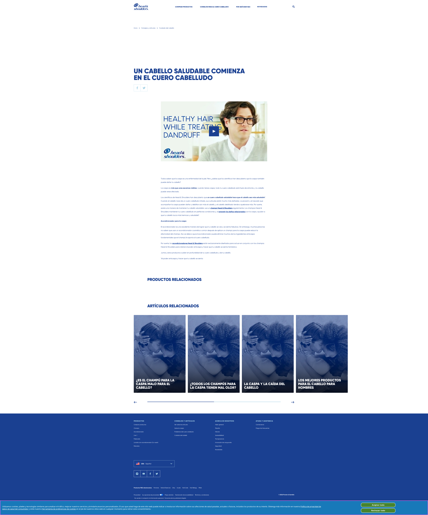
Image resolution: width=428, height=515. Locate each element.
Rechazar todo (378, 510)
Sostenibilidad (219, 435)
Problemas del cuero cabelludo (184, 432)
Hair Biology (193, 488)
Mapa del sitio (169, 495)
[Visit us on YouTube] (143, 473)
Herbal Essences (166, 488)
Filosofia (217, 428)
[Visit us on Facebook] (150, 473)
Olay (173, 488)
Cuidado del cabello (166, 28)
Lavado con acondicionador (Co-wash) (146, 442)
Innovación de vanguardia (223, 442)
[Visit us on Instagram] (137, 473)
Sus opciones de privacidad (150, 495)
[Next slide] (292, 402)
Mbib (200, 488)
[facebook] (137, 88)
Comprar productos (140, 424)
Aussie (179, 488)
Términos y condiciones (202, 495)
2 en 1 (135, 435)
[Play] (214, 131)
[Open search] (293, 7)
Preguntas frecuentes (262, 428)
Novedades (218, 449)
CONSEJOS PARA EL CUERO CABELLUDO (214, 7)
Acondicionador (139, 432)
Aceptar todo (378, 505)
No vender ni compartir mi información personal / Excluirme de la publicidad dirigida (160, 498)
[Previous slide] (135, 402)
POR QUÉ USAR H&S (243, 7)
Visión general (219, 424)
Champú (136, 428)
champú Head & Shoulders (221, 208)
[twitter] (144, 88)
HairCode (185, 488)
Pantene (156, 488)
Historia (217, 432)
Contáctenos (260, 424)
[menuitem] (183, 6)
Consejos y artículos (148, 28)
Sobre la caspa (179, 428)
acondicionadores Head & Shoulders (187, 243)
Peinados (136, 446)
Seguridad (218, 446)
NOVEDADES (262, 7)
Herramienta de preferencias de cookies (59, 509)
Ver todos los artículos (181, 424)
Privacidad (137, 495)
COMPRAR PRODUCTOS (183, 7)
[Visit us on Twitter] (157, 473)
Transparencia (219, 439)
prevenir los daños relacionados (232, 212)
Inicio (135, 28)
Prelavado (137, 439)
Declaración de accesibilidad (184, 495)
